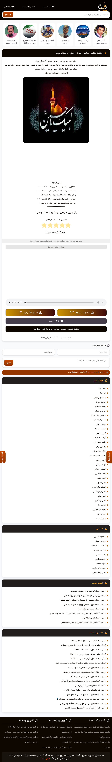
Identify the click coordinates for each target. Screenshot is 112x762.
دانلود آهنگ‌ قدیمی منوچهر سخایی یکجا (89, 640)
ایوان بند (102, 505)
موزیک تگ (101, 518)
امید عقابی (101, 478)
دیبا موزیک (77, 241)
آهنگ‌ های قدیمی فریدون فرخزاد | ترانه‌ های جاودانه (83, 645)
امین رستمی (100, 500)
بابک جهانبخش (99, 451)
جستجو (8, 14)
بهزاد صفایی (101, 424)
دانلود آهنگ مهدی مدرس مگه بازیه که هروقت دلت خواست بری (78, 613)
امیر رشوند (101, 482)
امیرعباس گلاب (99, 491)
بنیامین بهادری (99, 509)
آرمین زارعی (101, 460)
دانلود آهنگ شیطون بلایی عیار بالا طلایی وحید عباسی (83, 600)
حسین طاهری (100, 550)
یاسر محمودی (100, 442)
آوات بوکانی (101, 464)
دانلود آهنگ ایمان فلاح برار (94, 618)
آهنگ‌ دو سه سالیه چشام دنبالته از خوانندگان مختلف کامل (80, 663)
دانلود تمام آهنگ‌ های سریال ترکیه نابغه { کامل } (84, 690)
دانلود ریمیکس (30, 6)
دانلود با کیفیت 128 (28, 312)
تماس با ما (46, 758)
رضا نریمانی (101, 554)
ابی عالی (102, 393)
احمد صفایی (100, 473)
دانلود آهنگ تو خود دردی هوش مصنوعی (88, 591)
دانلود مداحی (10, 6)
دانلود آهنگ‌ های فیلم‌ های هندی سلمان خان (86, 694)
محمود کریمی (100, 536)
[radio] (68, 226)
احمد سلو (102, 388)
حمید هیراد (101, 402)
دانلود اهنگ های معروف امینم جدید (90, 685)
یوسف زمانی (100, 406)
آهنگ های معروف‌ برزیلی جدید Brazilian (88, 654)
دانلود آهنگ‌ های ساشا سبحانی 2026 (90, 649)
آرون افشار (101, 433)
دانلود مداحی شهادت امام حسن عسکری (21, 732)
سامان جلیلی (100, 411)
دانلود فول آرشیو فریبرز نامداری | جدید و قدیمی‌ (85, 708)
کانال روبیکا (54, 321)
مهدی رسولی (100, 541)
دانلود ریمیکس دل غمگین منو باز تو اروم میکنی (85, 595)
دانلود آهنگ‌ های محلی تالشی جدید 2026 (88, 676)
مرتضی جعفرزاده (98, 415)
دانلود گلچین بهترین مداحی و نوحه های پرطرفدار (56, 329)
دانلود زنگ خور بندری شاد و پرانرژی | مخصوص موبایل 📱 (81, 699)
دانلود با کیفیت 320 (80, 312)
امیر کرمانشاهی (99, 572)
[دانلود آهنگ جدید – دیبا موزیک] (102, 6)
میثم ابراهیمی (100, 420)
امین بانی (102, 496)
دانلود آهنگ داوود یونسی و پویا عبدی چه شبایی (85, 604)
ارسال (8, 362)
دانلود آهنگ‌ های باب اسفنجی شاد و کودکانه (87, 667)
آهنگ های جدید (99, 487)
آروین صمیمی (100, 437)
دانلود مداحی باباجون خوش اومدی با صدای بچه (79, 53)
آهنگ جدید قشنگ (98, 455)
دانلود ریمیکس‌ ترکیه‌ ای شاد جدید (57, 747)
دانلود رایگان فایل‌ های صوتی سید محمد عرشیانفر (84, 672)
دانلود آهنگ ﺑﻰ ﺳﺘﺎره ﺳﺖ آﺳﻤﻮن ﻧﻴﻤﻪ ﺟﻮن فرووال (83, 622)
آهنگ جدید (48, 6)
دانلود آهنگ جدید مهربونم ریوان (91, 609)
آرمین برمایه (100, 429)
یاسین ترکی (101, 446)
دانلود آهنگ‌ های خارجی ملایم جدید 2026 (88, 658)
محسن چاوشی (99, 397)
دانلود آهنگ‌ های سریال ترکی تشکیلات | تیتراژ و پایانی (83, 681)
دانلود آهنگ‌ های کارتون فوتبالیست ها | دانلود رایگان (83, 703)
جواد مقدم (101, 563)
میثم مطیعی (100, 559)
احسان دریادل (100, 469)
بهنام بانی (101, 514)
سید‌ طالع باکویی (99, 568)
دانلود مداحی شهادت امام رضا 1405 (23, 727)
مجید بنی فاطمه (99, 545)
